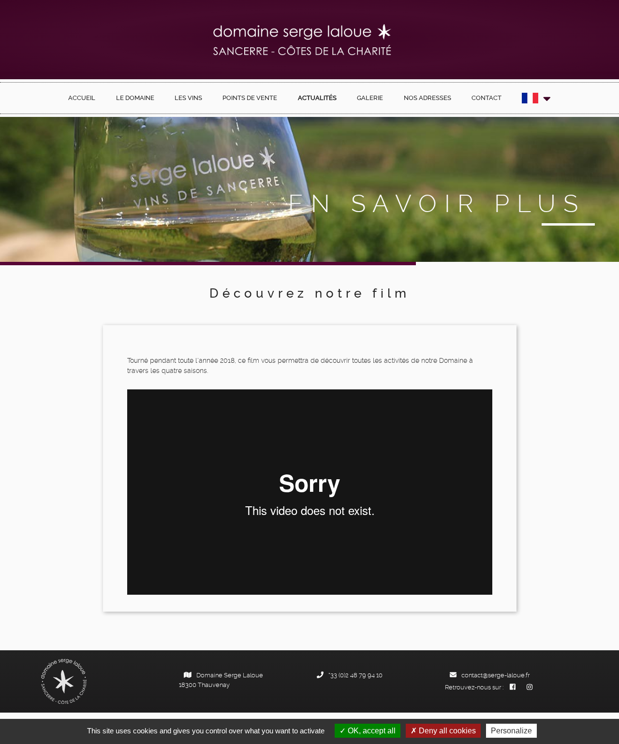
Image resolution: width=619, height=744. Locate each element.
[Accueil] (302, 39)
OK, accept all (371, 731)
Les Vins (188, 97)
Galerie (370, 97)
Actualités (317, 97)
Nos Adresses (427, 97)
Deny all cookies (446, 731)
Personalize (511, 731)
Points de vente (249, 97)
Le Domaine (135, 97)
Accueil (81, 97)
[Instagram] (529, 687)
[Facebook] (512, 687)
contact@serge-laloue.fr (495, 675)
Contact (486, 97)
